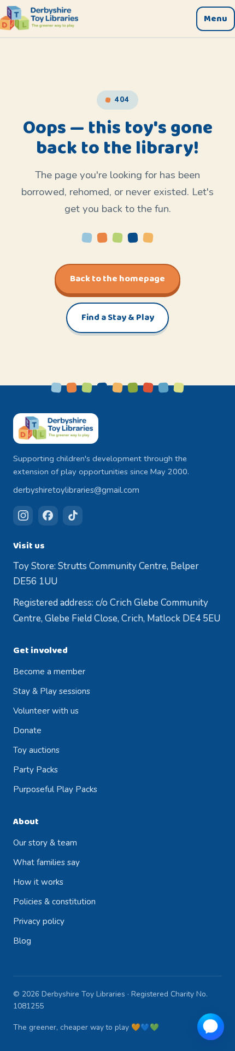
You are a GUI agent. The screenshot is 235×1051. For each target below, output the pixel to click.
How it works (38, 882)
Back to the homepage (117, 278)
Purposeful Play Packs (55, 789)
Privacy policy (38, 921)
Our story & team (45, 842)
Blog (22, 940)
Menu (215, 19)
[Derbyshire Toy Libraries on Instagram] (23, 516)
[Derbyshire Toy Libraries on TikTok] (73, 516)
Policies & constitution (54, 901)
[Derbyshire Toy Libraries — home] (39, 18)
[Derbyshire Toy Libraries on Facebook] (48, 516)
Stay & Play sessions (51, 691)
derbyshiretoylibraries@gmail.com (76, 490)
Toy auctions (36, 750)
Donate (27, 730)
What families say (46, 862)
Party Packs (35, 769)
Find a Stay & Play (117, 317)
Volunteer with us (46, 710)
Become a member (49, 671)
